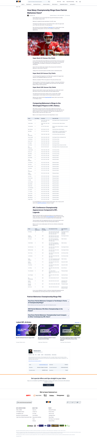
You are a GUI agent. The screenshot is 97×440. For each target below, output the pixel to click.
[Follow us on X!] (70, 402)
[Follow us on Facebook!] (68, 402)
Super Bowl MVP (48, 97)
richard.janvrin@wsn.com (43, 364)
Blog (76, 1)
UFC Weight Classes (20, 411)
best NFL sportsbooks (42, 202)
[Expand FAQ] (68, 301)
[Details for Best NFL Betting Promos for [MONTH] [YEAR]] (26, 330)
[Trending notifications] (80, 1)
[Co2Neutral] (67, 426)
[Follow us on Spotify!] (77, 402)
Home (17, 6)
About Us (34, 409)
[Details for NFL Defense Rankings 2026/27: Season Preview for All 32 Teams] (48, 330)
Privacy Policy (51, 411)
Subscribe (48, 385)
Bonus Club (59, 1)
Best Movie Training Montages (22, 415)
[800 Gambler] (55, 426)
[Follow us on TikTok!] (80, 402)
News (64, 1)
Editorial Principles (52, 409)
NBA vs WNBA (19, 409)
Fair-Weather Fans (19, 413)
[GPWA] (61, 426)
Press (34, 418)
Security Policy (51, 420)
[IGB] (40, 426)
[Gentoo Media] (47, 426)
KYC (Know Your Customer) (54, 418)
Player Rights (51, 417)
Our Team (34, 413)
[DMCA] (30, 426)
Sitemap (34, 420)
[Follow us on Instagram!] (75, 402)
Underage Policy (52, 415)
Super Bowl (50, 27)
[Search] (49, 1)
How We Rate (35, 415)
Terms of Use (51, 413)
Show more (77, 322)
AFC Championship (50, 216)
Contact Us (35, 411)
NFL (19, 6)
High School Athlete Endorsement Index (24, 417)
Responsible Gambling (70, 1)
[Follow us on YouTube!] (73, 402)
